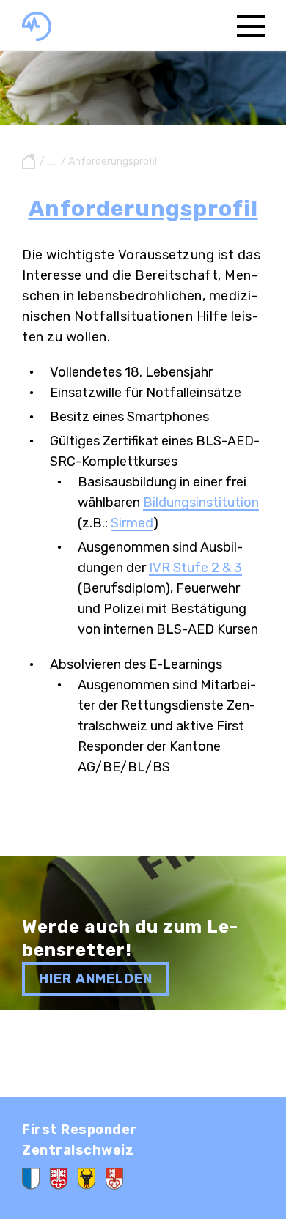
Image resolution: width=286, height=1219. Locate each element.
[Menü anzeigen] (251, 25)
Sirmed (132, 523)
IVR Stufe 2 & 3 (195, 568)
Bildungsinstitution (201, 502)
